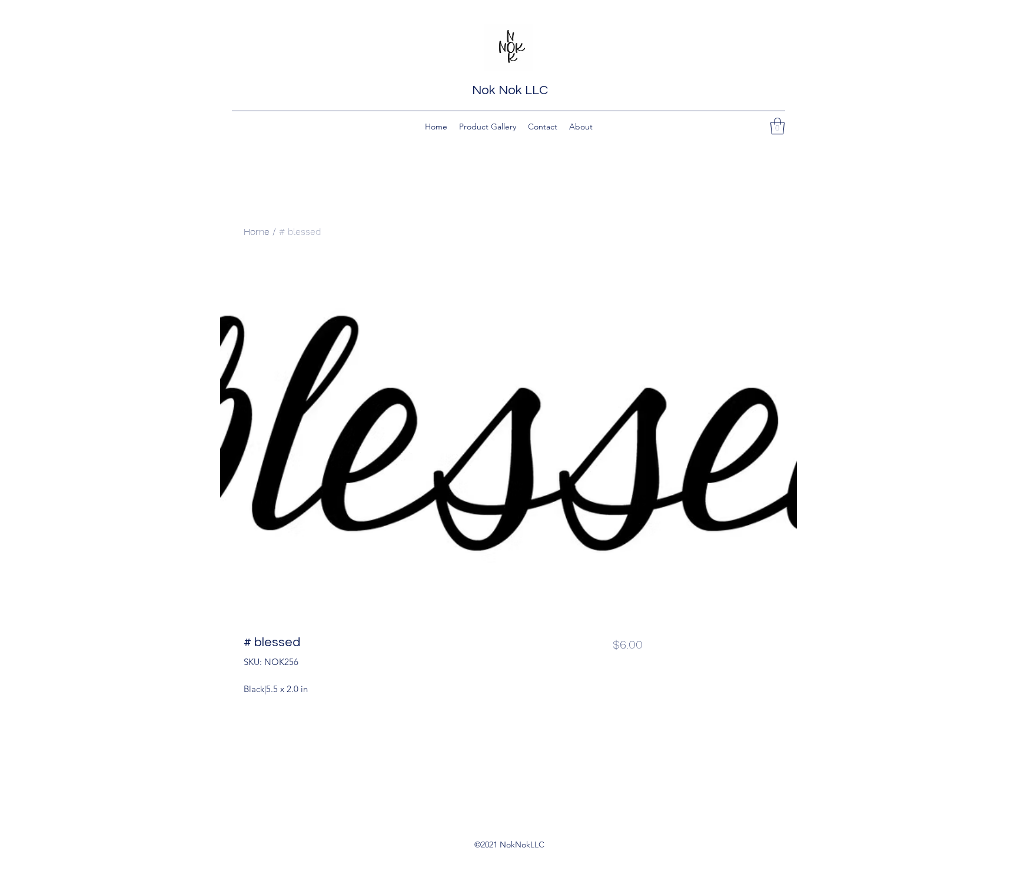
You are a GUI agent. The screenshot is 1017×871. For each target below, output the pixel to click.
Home (257, 231)
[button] (777, 126)
